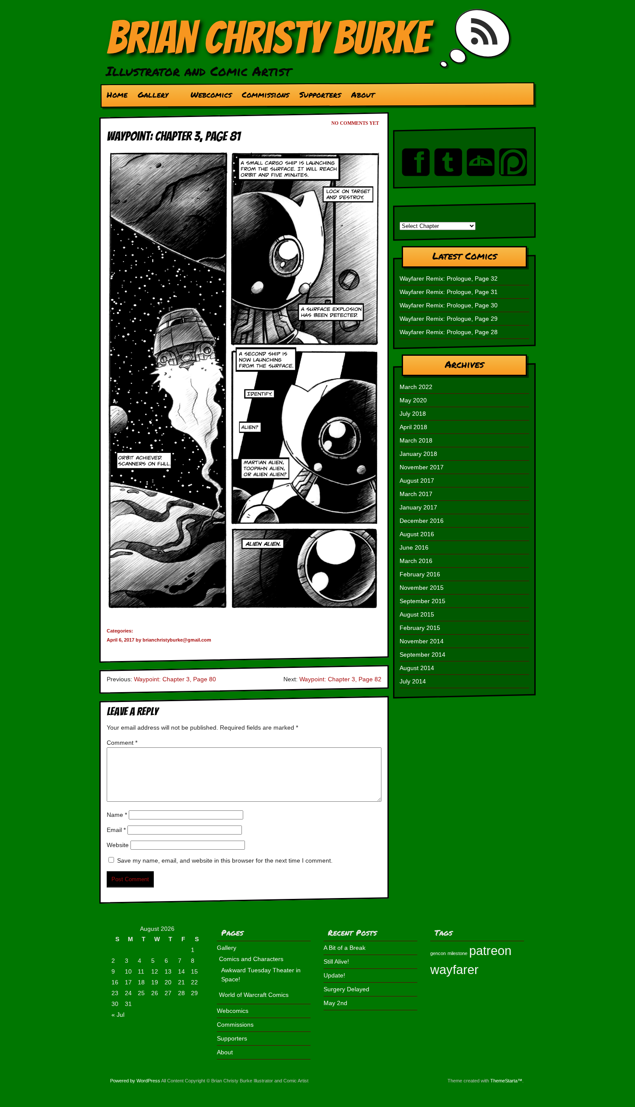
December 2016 (422, 520)
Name (117, 814)
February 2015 (420, 627)
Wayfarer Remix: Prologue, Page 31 (449, 291)
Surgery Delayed (346, 989)
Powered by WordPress (135, 1080)
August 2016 (417, 534)
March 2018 (416, 440)
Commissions (265, 94)
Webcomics (211, 94)
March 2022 (416, 386)
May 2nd (335, 1002)
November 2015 (422, 587)
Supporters (320, 94)
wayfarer (454, 969)
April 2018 (413, 427)
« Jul (117, 1014)
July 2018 (413, 413)
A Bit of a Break (344, 947)
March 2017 (416, 493)
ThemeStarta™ (506, 1080)
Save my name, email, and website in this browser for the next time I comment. (225, 860)
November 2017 (422, 467)
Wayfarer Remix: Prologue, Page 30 (449, 305)
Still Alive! (336, 961)
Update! (334, 975)
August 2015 (417, 614)
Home (117, 94)
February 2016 (420, 574)
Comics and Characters (251, 958)
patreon (490, 950)
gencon (438, 953)
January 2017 (418, 507)
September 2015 (422, 601)
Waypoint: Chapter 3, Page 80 (175, 679)
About (363, 94)
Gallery (150, 96)
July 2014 (413, 681)
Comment (122, 742)
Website (118, 844)
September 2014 (422, 654)
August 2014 (417, 667)
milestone (457, 953)
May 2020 (413, 400)
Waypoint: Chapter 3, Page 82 (340, 679)
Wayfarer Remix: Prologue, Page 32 (449, 278)
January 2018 (418, 453)
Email (116, 829)
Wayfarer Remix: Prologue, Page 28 (449, 332)
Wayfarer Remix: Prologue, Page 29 (449, 318)
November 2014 (422, 641)
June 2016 (414, 547)
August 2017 (417, 480)
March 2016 (416, 560)
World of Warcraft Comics (254, 994)
